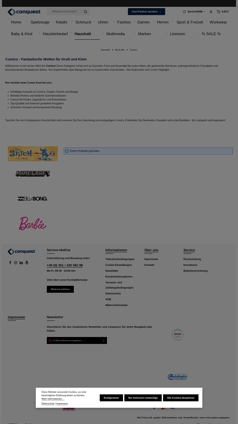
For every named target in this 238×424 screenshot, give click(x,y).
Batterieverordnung (195, 270)
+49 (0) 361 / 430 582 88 (65, 265)
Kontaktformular (78, 280)
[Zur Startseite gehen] (24, 12)
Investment (190, 265)
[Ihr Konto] (210, 11)
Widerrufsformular (116, 305)
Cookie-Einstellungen (118, 265)
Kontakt (149, 265)
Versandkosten (190, 417)
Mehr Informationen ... (53, 398)
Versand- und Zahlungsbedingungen (119, 285)
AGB (108, 299)
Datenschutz (113, 293)
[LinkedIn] (21, 263)
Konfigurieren (111, 397)
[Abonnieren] (104, 340)
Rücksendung (192, 259)
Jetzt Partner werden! (144, 11)
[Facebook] (10, 263)
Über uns (151, 250)
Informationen (116, 250)
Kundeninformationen (118, 276)
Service (189, 250)
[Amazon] (26, 263)
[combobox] (64, 11)
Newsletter (111, 270)
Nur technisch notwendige (143, 397)
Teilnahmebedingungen (120, 259)
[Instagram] (16, 263)
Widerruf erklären (60, 289)
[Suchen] (85, 11)
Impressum (151, 259)
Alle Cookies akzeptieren (180, 397)
